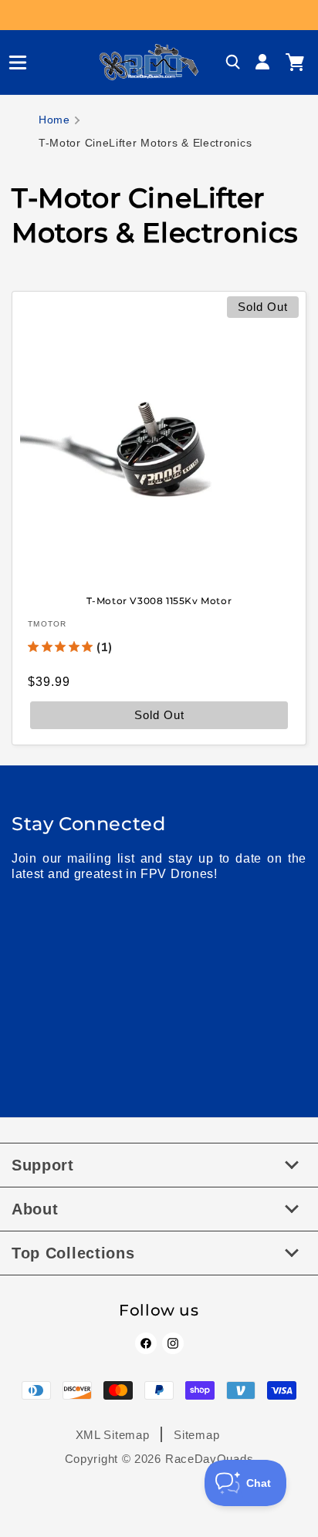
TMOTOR (47, 623)
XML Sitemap (113, 1434)
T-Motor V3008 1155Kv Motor (159, 600)
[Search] (233, 62)
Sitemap (196, 1434)
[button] (11, 62)
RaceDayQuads (209, 1458)
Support (43, 1165)
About (35, 1209)
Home (54, 119)
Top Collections (73, 1253)
